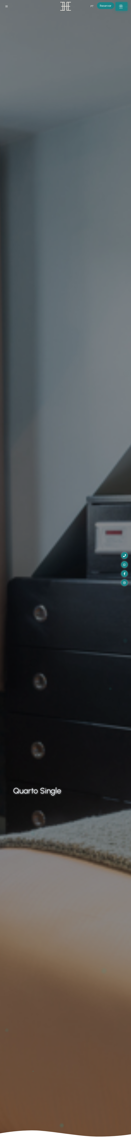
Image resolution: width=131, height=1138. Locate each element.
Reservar (105, 5)
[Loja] (121, 6)
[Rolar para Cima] (125, 1132)
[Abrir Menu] (6, 6)
